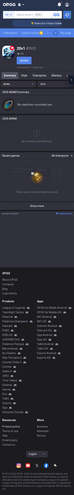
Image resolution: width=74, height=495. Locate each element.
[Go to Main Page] (9, 4)
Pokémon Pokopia (13, 344)
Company (8, 284)
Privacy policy (11, 426)
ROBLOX (7, 334)
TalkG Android (45, 344)
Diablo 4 (7, 371)
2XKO (5, 375)
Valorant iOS (44, 330)
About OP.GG (9, 279)
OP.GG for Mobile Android (52, 307)
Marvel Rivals (10, 348)
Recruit (41, 435)
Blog (5, 288)
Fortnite (7, 366)
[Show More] (21, 4)
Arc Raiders (9, 353)
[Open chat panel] (71, 80)
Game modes (32, 33)
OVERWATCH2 (11, 339)
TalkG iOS (42, 348)
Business (42, 426)
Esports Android (46, 353)
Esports (6, 403)
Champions (10, 33)
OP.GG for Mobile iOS (49, 312)
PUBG (5, 330)
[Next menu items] (55, 33)
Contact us (8, 444)
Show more (37, 205)
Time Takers (9, 380)
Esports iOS (44, 357)
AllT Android (44, 316)
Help (5, 435)
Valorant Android (47, 325)
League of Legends (13, 307)
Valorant (7, 325)
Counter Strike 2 (12, 362)
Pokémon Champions (15, 321)
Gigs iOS (42, 339)
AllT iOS (41, 321)
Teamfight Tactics (13, 312)
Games (6, 389)
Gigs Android (44, 334)
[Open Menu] (67, 4)
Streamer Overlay (13, 412)
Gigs (4, 407)
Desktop (7, 384)
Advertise (43, 431)
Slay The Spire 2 (12, 357)
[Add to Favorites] (40, 48)
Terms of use (10, 431)
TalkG (5, 398)
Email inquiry (9, 440)
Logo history (9, 293)
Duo (4, 394)
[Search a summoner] (56, 15)
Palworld (7, 316)
